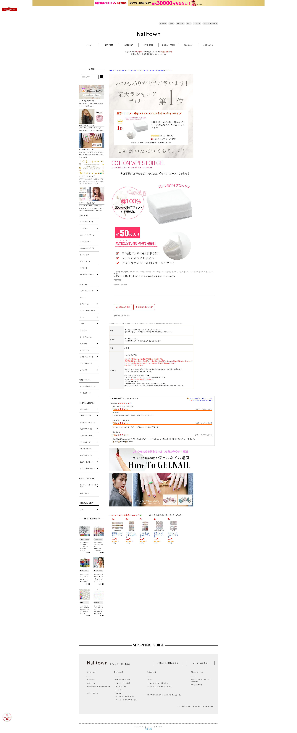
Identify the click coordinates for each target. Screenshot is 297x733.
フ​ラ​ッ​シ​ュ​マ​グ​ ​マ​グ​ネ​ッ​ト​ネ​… (159, 535)
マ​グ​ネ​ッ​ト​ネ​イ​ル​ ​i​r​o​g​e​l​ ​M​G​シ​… (131, 535)
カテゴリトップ (114, 70)
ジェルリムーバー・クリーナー (153, 70)
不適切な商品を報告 (123, 316)
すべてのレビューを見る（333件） (201, 398)
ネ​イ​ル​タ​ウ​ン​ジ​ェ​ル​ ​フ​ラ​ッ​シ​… (145, 535)
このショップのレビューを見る (202, 400)
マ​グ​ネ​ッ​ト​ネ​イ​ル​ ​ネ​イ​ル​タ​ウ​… (173, 535)
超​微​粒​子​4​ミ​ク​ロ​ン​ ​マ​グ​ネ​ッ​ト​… (117, 535)
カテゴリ (124, 70)
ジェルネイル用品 (135, 70)
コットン (168, 70)
